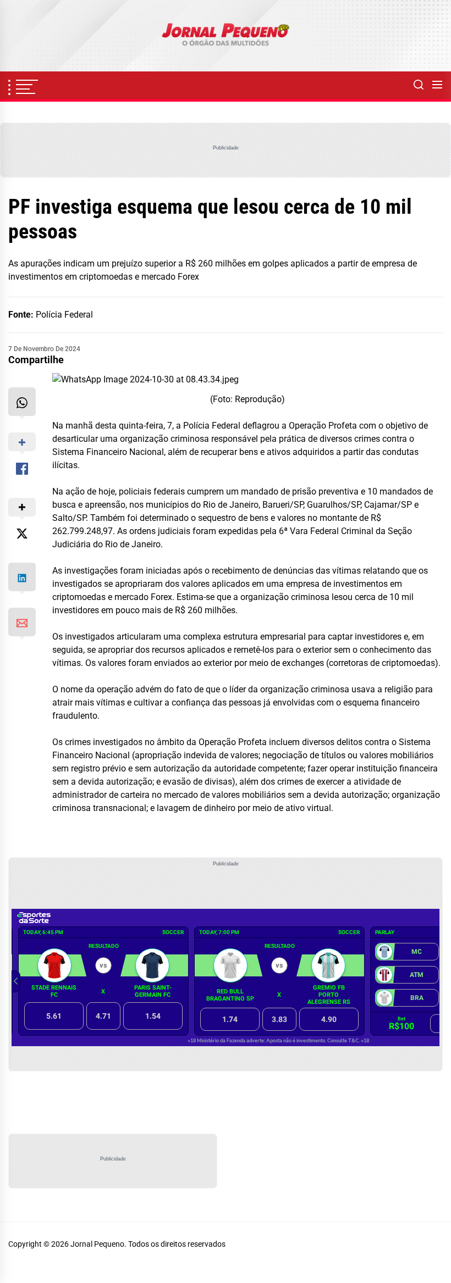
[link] (225, 35)
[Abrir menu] (437, 85)
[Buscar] (419, 85)
